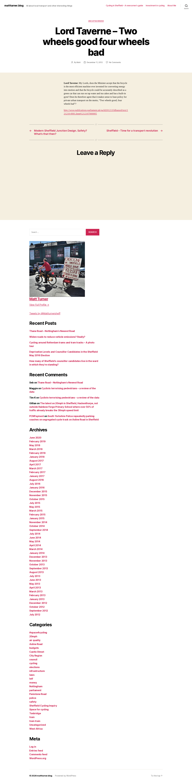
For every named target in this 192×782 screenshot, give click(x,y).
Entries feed (36, 750)
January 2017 (36, 476)
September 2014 (38, 530)
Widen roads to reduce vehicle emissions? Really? (57, 336)
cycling (33, 663)
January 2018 (37, 456)
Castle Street (36, 651)
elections (34, 667)
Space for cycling (39, 709)
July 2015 (34, 503)
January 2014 (37, 553)
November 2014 (38, 522)
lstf (31, 678)
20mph (33, 636)
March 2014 (35, 549)
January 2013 (36, 599)
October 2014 (37, 526)
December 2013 (38, 556)
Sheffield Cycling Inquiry (43, 705)
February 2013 (37, 595)
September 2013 (38, 568)
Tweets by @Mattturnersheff (44, 313)
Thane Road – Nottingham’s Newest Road (52, 331)
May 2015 (34, 507)
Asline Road (36, 644)
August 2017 (36, 460)
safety (32, 701)
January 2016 (37, 487)
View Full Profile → (39, 304)
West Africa (36, 728)
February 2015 (37, 514)
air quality (34, 640)
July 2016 (34, 483)
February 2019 (37, 441)
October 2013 (37, 564)
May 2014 (34, 541)
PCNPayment (36, 416)
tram (32, 717)
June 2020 (35, 437)
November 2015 (38, 495)
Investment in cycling (155, 5)
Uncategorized (96, 21)
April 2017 (35, 464)
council (33, 659)
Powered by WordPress (65, 776)
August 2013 (36, 572)
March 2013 (35, 591)
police (32, 698)
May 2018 (34, 445)
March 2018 (35, 449)
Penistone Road (38, 694)
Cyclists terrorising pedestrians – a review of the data (69, 397)
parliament (35, 690)
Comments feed (38, 754)
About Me (171, 5)
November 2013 (38, 560)
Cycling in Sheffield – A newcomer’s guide (124, 5)
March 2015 (35, 510)
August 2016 (36, 480)
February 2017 (37, 472)
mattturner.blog (13, 5)
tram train (34, 721)
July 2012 (34, 614)
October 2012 (37, 607)
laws (32, 675)
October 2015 (37, 499)
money (33, 682)
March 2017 (35, 468)
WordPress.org (37, 758)
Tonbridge (35, 713)
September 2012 (38, 610)
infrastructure (37, 671)
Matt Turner (38, 299)
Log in (32, 746)
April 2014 (35, 545)
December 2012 (38, 603)
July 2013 (34, 576)
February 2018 (37, 453)
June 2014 (35, 537)
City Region (35, 655)
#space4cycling (38, 632)
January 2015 (36, 518)
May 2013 (34, 583)
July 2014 (34, 533)
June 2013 (35, 580)
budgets (34, 648)
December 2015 (38, 491)
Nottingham (35, 686)
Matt (78, 62)
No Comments (115, 62)
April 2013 (35, 587)
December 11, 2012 (95, 62)
